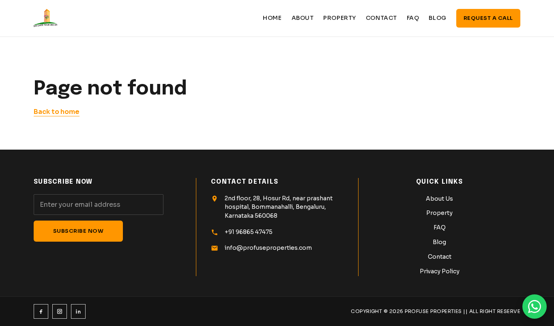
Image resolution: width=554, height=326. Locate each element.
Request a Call (488, 18)
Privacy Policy (440, 271)
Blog (437, 17)
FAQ (413, 17)
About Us (439, 198)
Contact (381, 17)
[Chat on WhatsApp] (534, 306)
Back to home (56, 111)
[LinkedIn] (78, 311)
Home (272, 17)
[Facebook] (41, 311)
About (303, 17)
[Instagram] (59, 311)
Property (339, 17)
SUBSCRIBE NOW (78, 230)
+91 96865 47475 (249, 232)
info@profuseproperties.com (268, 247)
